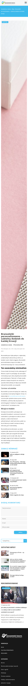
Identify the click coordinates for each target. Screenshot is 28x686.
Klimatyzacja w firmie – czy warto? (17, 553)
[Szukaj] (25, 541)
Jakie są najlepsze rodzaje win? (17, 455)
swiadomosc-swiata (6, 344)
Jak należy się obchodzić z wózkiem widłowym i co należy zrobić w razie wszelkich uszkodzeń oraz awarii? (14, 610)
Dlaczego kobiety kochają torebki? (17, 576)
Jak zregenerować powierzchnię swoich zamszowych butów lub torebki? (16, 472)
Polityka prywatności (7, 650)
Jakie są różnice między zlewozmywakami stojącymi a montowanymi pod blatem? (18, 561)
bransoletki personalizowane (17, 396)
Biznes (3, 663)
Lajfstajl (5, 22)
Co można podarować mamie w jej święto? (18, 480)
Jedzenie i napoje (5, 683)
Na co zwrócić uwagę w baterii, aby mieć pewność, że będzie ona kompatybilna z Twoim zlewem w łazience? (18, 568)
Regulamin (4, 653)
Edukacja (3, 673)
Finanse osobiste (5, 676)
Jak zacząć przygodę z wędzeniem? (16, 488)
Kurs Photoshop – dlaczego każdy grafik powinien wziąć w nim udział (18, 463)
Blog (2, 647)
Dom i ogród (4, 669)
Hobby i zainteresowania (8, 679)
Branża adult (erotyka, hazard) (9, 666)
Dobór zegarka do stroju (17, 495)
